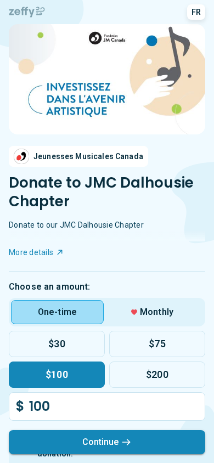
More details (31, 252)
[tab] (57, 312)
